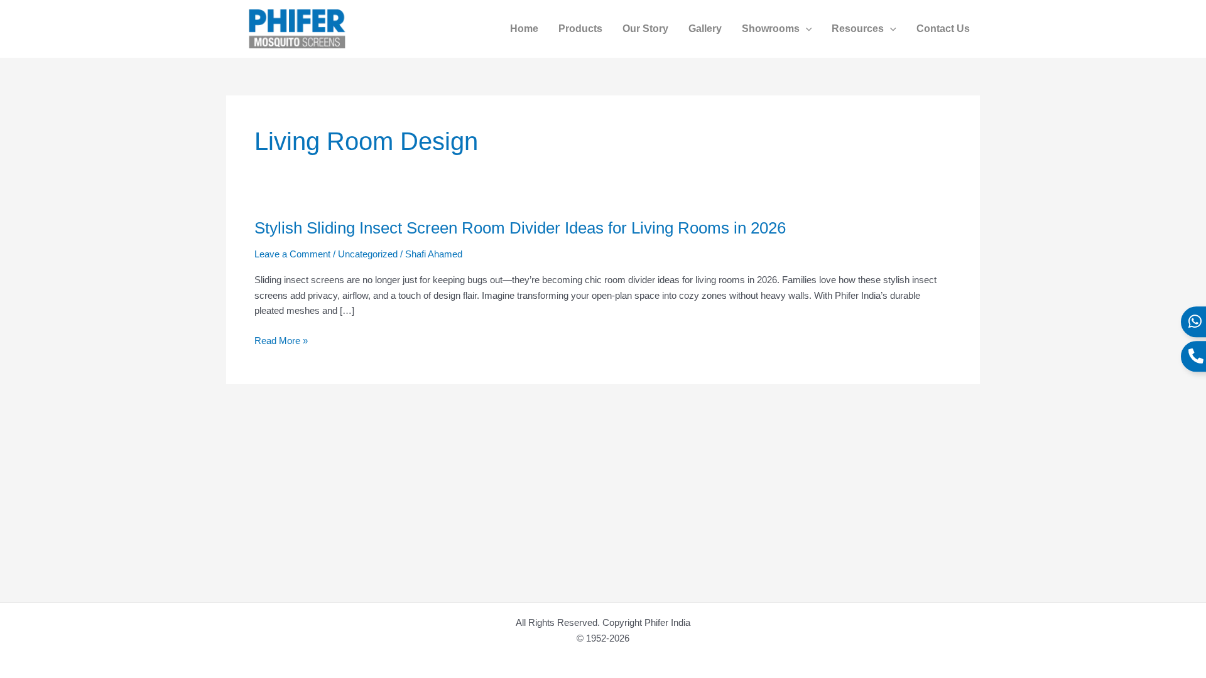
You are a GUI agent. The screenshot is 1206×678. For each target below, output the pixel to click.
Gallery (705, 28)
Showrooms (771, 28)
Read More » (281, 341)
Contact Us (943, 28)
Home (524, 28)
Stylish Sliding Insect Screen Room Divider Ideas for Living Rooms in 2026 (520, 227)
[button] (806, 29)
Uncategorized (368, 254)
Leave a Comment (292, 254)
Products (580, 28)
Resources (858, 28)
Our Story (645, 28)
